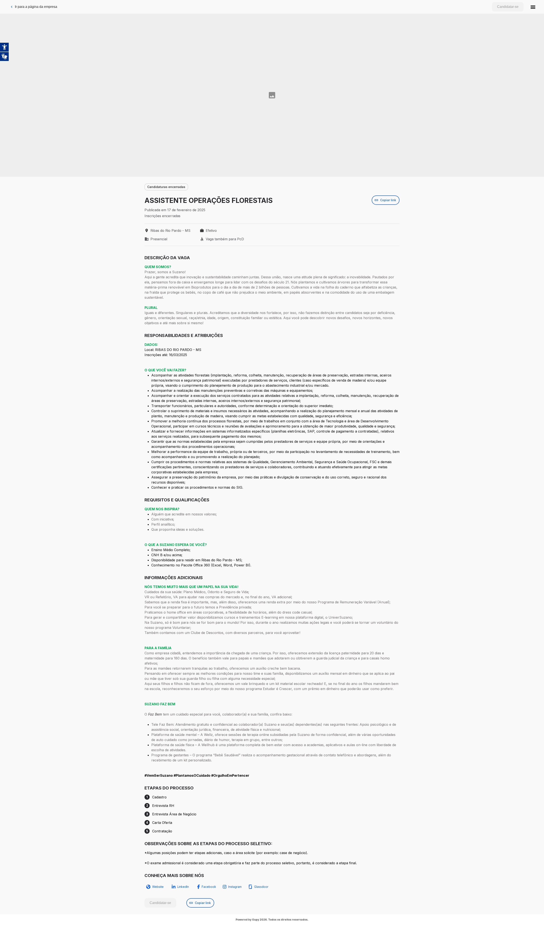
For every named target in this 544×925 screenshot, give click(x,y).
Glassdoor (261, 886)
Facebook (209, 886)
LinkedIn (183, 886)
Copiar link (388, 200)
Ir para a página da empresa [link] (36, 6)
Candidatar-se (507, 6)
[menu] (533, 7)
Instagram (235, 886)
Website (158, 886)
